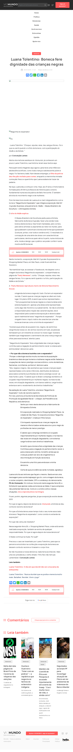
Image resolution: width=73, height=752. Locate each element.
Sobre (28, 739)
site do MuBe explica (19, 213)
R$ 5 (33, 252)
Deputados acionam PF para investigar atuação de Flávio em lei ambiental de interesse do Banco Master (63, 676)
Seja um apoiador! (62, 5)
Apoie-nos (36, 41)
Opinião (36, 37)
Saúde (36, 25)
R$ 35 (46, 252)
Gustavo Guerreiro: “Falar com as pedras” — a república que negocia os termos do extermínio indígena (27, 676)
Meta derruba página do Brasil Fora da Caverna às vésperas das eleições (10, 672)
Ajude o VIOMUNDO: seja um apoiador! (42, 733)
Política (36, 17)
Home (36, 13)
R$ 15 (39, 252)
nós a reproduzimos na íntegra (31, 492)
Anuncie (36, 739)
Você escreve (36, 29)
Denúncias (36, 21)
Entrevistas (36, 33)
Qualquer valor (56, 252)
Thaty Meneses (23, 275)
